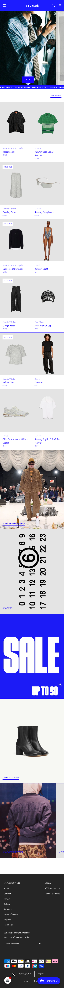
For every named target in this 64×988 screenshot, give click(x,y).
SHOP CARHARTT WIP (13, 852)
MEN (28, 79)
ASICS (5, 435)
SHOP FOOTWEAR (11, 777)
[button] (5, 5)
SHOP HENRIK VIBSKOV (14, 523)
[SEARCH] (53, 5)
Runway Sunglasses (44, 212)
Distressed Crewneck (13, 269)
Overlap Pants (9, 212)
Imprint (7, 919)
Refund (7, 904)
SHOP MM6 (8, 608)
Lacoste (38, 148)
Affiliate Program (52, 888)
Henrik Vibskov (9, 208)
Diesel (37, 265)
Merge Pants (9, 325)
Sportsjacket (8, 151)
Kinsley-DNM (41, 269)
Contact (7, 893)
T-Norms (39, 382)
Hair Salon (8, 924)
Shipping (8, 909)
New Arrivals (55, 95)
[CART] (60, 5)
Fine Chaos (40, 322)
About (6, 888)
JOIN (39, 943)
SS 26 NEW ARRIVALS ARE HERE (30, 87)
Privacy (7, 898)
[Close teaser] (13, 974)
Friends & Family (52, 893)
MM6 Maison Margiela (13, 148)
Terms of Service (11, 914)
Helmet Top (8, 382)
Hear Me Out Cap (43, 325)
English (41, 974)
